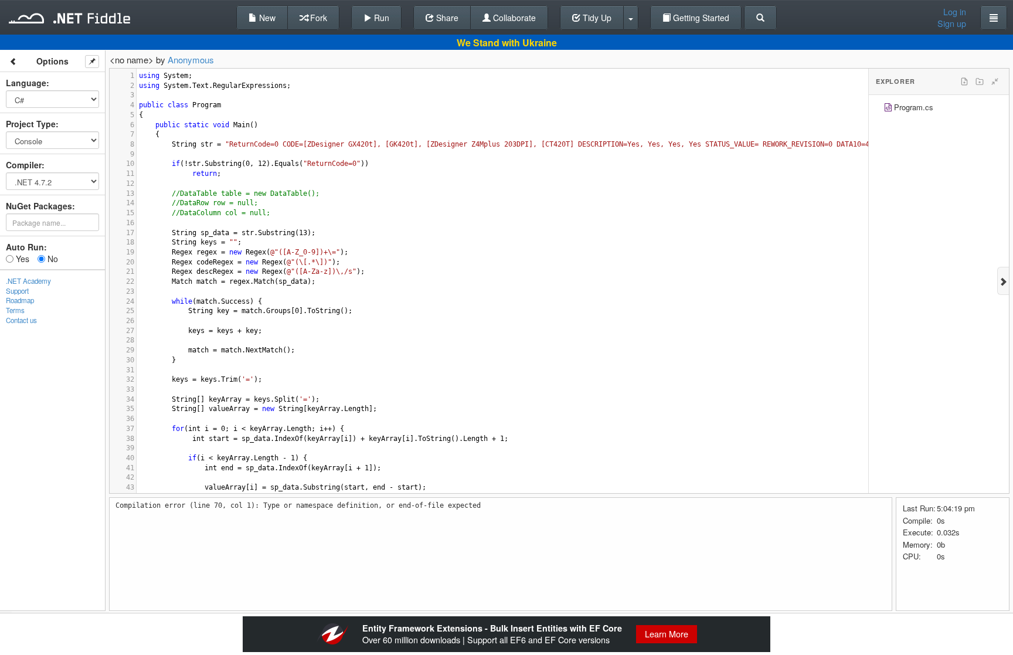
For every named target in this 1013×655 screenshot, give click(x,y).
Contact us (21, 320)
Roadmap (20, 300)
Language (26, 83)
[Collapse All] (995, 81)
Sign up (951, 23)
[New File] (964, 81)
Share (446, 17)
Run (380, 17)
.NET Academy (28, 281)
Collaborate (513, 17)
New (266, 17)
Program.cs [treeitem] (913, 107)
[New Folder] (980, 81)
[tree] (939, 109)
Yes (21, 258)
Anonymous (191, 59)
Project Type (31, 124)
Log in (954, 12)
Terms (15, 310)
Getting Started (700, 17)
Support (17, 291)
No (51, 258)
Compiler (24, 165)
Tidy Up (595, 17)
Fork (317, 17)
